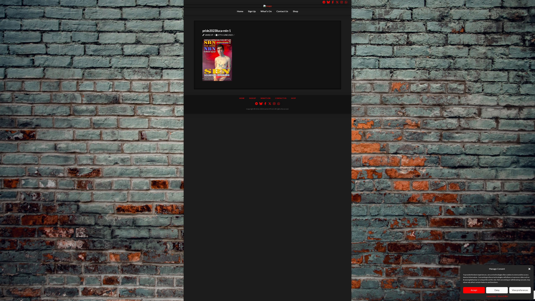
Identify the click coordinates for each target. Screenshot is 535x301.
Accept (474, 290)
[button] (529, 269)
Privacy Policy (503, 296)
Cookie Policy (491, 296)
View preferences (520, 290)
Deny (496, 290)
